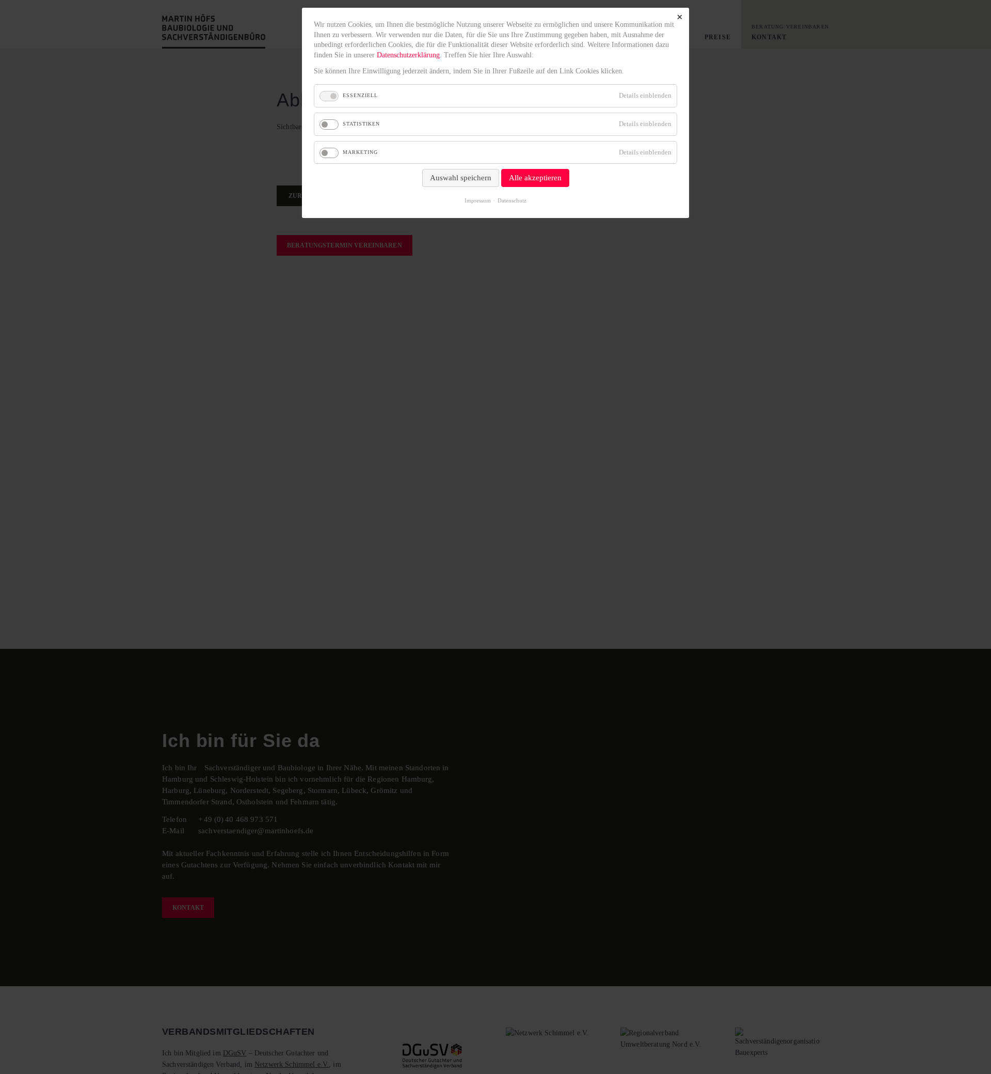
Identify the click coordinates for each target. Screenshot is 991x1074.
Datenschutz (512, 200)
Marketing (360, 152)
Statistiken (361, 124)
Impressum (478, 200)
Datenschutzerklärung (408, 55)
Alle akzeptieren (535, 178)
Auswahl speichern (460, 178)
